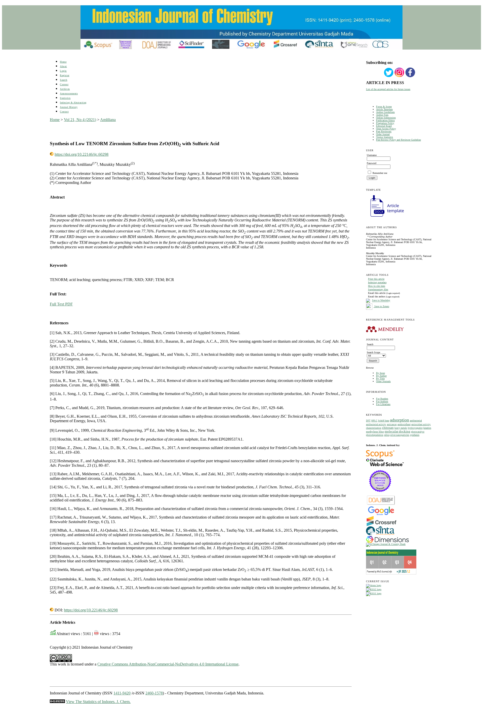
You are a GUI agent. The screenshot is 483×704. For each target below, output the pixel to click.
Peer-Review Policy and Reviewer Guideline (398, 139)
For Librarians (383, 404)
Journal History (68, 107)
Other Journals (383, 381)
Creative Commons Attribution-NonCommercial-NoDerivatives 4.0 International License (167, 664)
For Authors (382, 401)
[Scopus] (380, 457)
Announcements (69, 93)
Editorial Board (384, 126)
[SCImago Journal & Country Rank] (386, 544)
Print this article (376, 279)
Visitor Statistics (384, 137)
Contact (64, 111)
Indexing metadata (377, 282)
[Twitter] (389, 76)
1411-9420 (122, 693)
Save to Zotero (381, 306)
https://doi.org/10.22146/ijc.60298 (81, 154)
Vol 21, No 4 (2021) (80, 120)
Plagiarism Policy (385, 123)
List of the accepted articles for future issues (388, 89)
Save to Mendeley (381, 300)
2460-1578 (154, 693)
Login (63, 70)
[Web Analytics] (57, 701)
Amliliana (108, 120)
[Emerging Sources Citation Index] (380, 494)
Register (64, 75)
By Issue (380, 373)
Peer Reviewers (383, 131)
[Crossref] (381, 525)
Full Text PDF (61, 304)
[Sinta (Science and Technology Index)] (380, 535)
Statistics (65, 98)
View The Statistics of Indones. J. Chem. (98, 701)
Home (63, 61)
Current (64, 84)
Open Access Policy (386, 128)
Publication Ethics (385, 120)
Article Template (384, 109)
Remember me (380, 173)
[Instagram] (399, 76)
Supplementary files (378, 289)
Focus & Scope (384, 106)
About (63, 66)
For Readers (382, 398)
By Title (380, 378)
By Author (381, 375)
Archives (65, 89)
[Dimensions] (387, 541)
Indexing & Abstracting (73, 102)
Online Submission (386, 117)
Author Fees (382, 114)
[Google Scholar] (381, 514)
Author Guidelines (385, 112)
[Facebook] (410, 76)
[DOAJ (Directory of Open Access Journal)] (381, 504)
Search (63, 80)
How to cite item (376, 286)
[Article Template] (385, 217)
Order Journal (383, 134)
